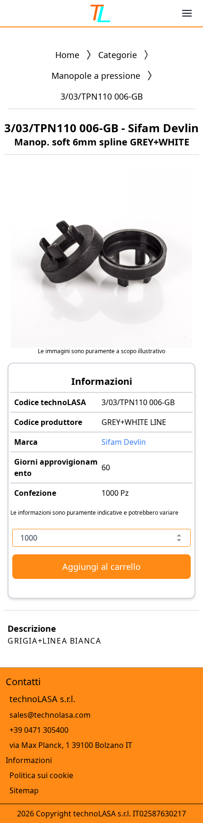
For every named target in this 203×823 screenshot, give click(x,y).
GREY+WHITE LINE (134, 422)
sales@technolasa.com (50, 715)
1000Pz (115, 493)
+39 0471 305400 (38, 730)
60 (106, 467)
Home (67, 54)
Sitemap (24, 790)
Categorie (117, 54)
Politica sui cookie (41, 775)
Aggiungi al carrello (101, 566)
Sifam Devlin (124, 442)
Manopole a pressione (95, 75)
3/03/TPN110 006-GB (138, 402)
